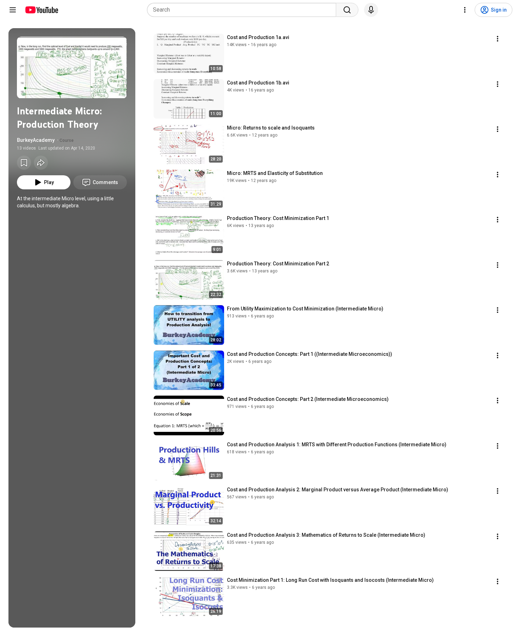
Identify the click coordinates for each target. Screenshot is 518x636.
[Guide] (12, 10)
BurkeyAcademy (36, 140)
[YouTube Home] (41, 10)
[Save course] (24, 163)
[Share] (41, 163)
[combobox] (243, 10)
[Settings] (465, 10)
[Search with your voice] (371, 10)
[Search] (347, 10)
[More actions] (498, 39)
